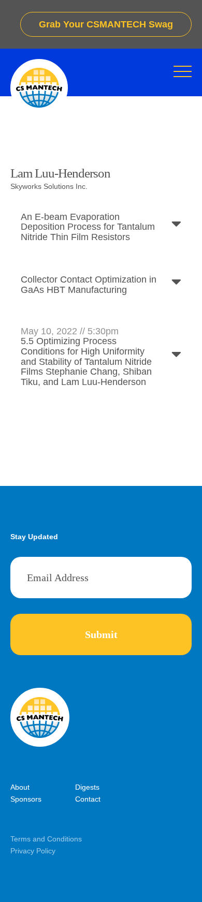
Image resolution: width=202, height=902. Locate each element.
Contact (87, 799)
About (20, 787)
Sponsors (25, 799)
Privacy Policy (32, 851)
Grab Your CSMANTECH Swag (106, 24)
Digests (87, 787)
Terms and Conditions (46, 839)
